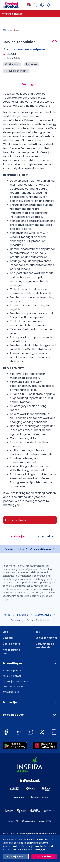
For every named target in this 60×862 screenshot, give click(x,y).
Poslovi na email (12, 676)
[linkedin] (53, 733)
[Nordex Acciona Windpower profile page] (11, 30)
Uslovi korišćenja (46, 637)
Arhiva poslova (11, 692)
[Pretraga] (35, 5)
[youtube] (30, 733)
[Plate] (42, 5)
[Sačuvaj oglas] (54, 42)
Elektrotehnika (43, 615)
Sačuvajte (18, 536)
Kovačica (22, 615)
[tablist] (30, 84)
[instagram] (18, 733)
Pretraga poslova (12, 670)
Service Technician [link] (38, 620)
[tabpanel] (30, 300)
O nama (8, 637)
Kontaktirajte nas (11, 651)
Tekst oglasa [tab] (30, 84)
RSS (38, 631)
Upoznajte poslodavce (15, 681)
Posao (7, 615)
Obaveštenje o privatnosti (45, 645)
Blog (5, 631)
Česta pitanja (11, 643)
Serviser (15, 620)
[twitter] (42, 733)
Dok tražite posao (13, 686)
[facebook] (6, 733)
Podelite (47, 536)
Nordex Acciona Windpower (26, 49)
